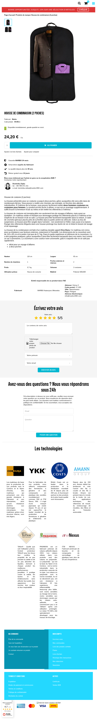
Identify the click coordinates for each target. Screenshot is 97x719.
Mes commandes (58, 643)
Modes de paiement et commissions (20, 685)
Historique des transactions (62, 658)
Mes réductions (58, 661)
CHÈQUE (83, 10)
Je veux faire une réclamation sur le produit (23, 647)
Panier (55, 650)
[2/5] (40, 318)
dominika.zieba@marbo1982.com (30, 188)
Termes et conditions (15, 689)
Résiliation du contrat (15, 696)
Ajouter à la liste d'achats (13, 152)
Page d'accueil (9, 15)
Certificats (56, 681)
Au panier (52, 145)
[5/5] (54, 318)
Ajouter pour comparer (31, 152)
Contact (11, 654)
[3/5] (45, 318)
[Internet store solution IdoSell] (48, 703)
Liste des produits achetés (62, 647)
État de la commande (15, 639)
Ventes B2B (57, 685)
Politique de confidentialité (17, 692)
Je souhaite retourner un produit (19, 650)
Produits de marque (23, 15)
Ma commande (13, 634)
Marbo (14, 119)
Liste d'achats (57, 654)
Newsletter (56, 665)
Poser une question (48, 435)
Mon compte (57, 634)
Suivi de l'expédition (15, 643)
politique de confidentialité (33, 403)
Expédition (12, 681)
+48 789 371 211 (22, 186)
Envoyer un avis (48, 370)
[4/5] (49, 318)
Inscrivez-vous (58, 639)
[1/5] (36, 318)
